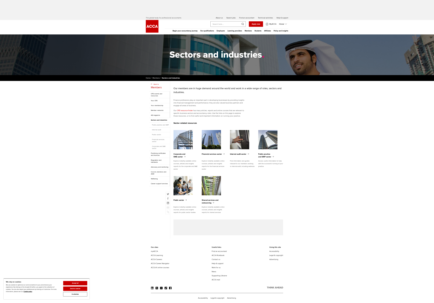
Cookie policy (28, 292)
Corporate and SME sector (159, 147)
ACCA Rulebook (218, 255)
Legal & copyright (276, 255)
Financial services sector (158, 140)
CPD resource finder (185, 110)
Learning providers (235, 31)
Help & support (217, 263)
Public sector (156, 135)
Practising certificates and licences (158, 154)
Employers (221, 31)
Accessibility (274, 251)
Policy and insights (281, 31)
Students (258, 31)
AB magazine (155, 115)
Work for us (216, 267)
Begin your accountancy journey (185, 31)
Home (148, 78)
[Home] (152, 32)
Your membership (157, 105)
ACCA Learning (157, 255)
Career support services (159, 184)
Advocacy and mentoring (159, 167)
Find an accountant (219, 251)
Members (248, 31)
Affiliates (267, 31)
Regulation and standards (156, 161)
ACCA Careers (156, 259)
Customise (75, 294)
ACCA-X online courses (160, 267)
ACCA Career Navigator (160, 263)
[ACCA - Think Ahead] (275, 288)
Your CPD (154, 101)
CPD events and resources (156, 95)
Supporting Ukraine (219, 276)
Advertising (273, 259)
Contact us (216, 259)
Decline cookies (75, 289)
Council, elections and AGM (158, 173)
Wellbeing (154, 179)
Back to (156, 86)
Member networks (157, 110)
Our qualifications (207, 31)
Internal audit (156, 130)
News (214, 271)
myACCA (154, 251)
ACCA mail (216, 280)
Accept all (75, 283)
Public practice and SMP (160, 125)
